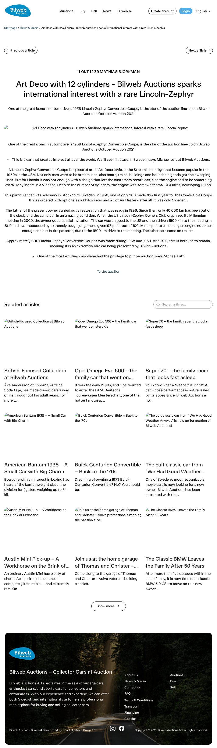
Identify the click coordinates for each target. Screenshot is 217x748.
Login (186, 11)
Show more (109, 606)
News (107, 11)
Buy (82, 11)
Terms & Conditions (138, 700)
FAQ (127, 693)
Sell (94, 11)
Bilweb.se (125, 11)
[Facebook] (121, 728)
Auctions (66, 11)
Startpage (10, 27)
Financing (131, 713)
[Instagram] (112, 728)
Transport (131, 706)
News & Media (29, 27)
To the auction (108, 271)
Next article (197, 50)
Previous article (22, 50)
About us (131, 675)
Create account (162, 11)
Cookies (130, 719)
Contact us (132, 687)
